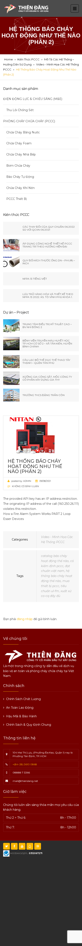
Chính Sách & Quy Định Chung (28, 725)
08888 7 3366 (21, 772)
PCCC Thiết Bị (16, 199)
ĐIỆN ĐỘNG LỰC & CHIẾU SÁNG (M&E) (32, 99)
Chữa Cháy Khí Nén (20, 188)
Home (8, 59)
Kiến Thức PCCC (28, 59)
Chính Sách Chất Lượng (23, 699)
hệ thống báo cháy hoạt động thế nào (56, 576)
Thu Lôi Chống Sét (20, 110)
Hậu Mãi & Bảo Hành (21, 716)
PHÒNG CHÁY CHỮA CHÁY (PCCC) (29, 121)
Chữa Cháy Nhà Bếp (21, 154)
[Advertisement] (41, 901)
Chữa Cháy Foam (19, 143)
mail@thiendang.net (25, 781)
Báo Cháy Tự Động (20, 177)
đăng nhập (25, 619)
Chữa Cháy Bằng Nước (23, 132)
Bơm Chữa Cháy (18, 165)
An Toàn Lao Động (19, 708)
